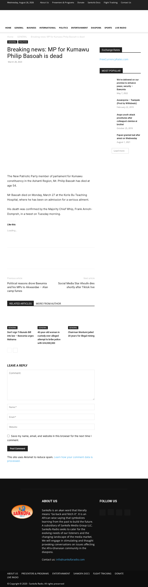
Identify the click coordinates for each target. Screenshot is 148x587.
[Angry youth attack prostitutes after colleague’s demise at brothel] (107, 118)
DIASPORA (96, 27)
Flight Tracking (110, 2)
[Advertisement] (98, 18)
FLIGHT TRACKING (102, 573)
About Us (44, 2)
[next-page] (15, 350)
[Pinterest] (27, 261)
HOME (8, 27)
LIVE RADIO (120, 27)
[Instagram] (126, 7)
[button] (140, 28)
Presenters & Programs (63, 2)
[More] (44, 261)
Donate (80, 2)
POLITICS (63, 27)
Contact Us (126, 2)
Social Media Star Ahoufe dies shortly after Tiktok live (76, 285)
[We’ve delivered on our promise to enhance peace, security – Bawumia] (107, 83)
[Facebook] (120, 7)
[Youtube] (138, 7)
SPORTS (108, 27)
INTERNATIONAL (47, 27)
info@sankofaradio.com (70, 559)
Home (10, 36)
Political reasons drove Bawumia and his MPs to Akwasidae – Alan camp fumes (27, 287)
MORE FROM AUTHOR (48, 303)
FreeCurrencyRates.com (114, 59)
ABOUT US (12, 573)
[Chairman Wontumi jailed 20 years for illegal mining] (81, 320)
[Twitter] (132, 7)
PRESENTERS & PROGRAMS (35, 573)
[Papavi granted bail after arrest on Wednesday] (107, 138)
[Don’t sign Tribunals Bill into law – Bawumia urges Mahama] (20, 320)
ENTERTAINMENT (79, 27)
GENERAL (18, 27)
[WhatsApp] (35, 261)
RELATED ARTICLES (20, 303)
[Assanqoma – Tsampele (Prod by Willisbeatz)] (107, 103)
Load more (119, 150)
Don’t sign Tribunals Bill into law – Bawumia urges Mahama (20, 336)
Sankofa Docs (94, 2)
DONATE (119, 573)
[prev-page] (9, 350)
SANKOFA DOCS (81, 573)
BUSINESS (31, 27)
